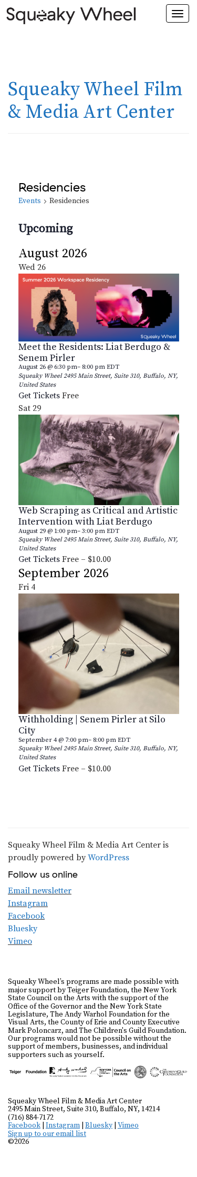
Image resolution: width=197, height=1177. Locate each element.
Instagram (28, 903)
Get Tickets (40, 395)
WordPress (108, 857)
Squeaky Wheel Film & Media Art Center (95, 101)
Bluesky (22, 928)
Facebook (26, 916)
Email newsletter (39, 891)
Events (29, 201)
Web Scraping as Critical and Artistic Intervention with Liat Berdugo (98, 516)
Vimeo (20, 941)
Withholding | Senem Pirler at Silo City (91, 725)
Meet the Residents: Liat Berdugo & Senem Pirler (94, 352)
